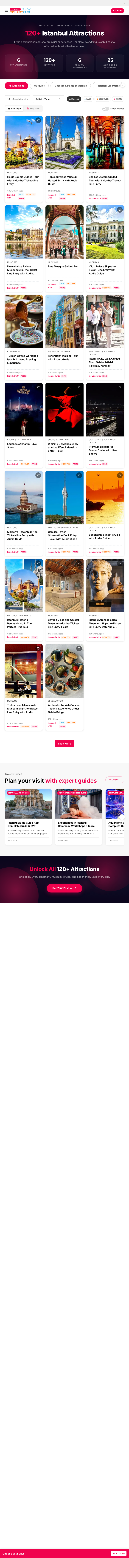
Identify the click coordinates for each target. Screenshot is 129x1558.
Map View (34, 108)
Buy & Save (119, 1553)
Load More (64, 743)
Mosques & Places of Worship (70, 85)
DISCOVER (104, 99)
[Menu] (6, 11)
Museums (39, 85)
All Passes (74, 99)
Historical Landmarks (108, 85)
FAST (88, 99)
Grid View (16, 108)
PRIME (119, 99)
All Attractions (16, 85)
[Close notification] (124, 3)
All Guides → (115, 779)
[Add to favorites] (38, 120)
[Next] (123, 85)
